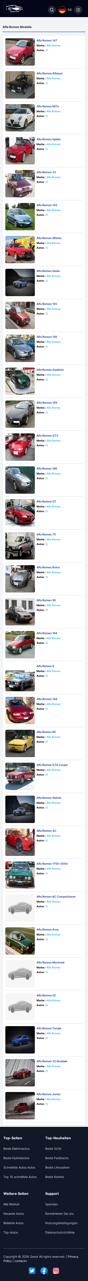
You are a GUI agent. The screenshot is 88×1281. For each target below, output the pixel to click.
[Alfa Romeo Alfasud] (20, 85)
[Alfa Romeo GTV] (20, 447)
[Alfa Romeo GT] (20, 513)
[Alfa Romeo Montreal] (20, 974)
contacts (21, 1261)
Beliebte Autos (13, 1223)
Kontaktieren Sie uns (59, 1213)
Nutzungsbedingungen (61, 1223)
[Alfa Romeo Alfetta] (20, 249)
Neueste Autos (13, 1213)
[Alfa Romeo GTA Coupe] (20, 776)
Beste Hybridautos (16, 1158)
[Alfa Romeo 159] (20, 414)
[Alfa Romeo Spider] (20, 150)
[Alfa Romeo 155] (20, 315)
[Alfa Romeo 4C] (20, 842)
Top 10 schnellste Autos (20, 1177)
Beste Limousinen (57, 1167)
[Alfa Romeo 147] (20, 52)
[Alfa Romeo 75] (20, 546)
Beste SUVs (53, 1148)
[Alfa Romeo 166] (20, 480)
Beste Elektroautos (16, 1148)
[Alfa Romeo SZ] (20, 1007)
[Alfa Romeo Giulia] (20, 282)
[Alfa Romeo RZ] (20, 743)
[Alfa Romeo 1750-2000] (20, 875)
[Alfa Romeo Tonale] (20, 1039)
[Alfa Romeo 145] (20, 216)
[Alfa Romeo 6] (20, 677)
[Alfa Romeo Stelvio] (20, 809)
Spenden (51, 1204)
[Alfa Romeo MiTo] (20, 117)
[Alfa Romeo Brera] (20, 578)
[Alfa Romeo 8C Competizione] (20, 908)
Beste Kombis (54, 1177)
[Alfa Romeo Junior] (20, 1105)
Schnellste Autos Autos (19, 1167)
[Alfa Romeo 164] (20, 644)
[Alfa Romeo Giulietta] (20, 381)
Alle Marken (11, 1204)
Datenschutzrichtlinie (60, 1232)
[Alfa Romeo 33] (20, 183)
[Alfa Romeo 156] (20, 348)
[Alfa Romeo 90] (20, 611)
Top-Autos (10, 1232)
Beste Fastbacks (57, 1158)
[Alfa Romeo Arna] (20, 941)
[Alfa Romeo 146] (20, 710)
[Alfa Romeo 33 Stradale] (20, 1072)
